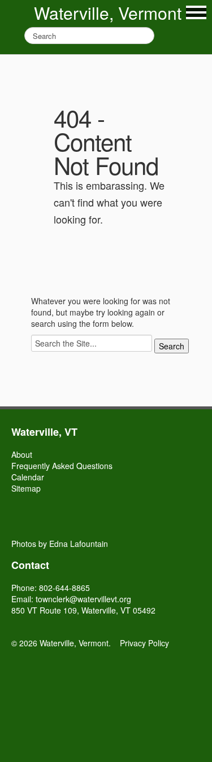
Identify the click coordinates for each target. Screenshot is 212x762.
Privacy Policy (144, 643)
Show (196, 12)
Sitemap (26, 488)
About (21, 454)
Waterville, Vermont (107, 13)
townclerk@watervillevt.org (83, 599)
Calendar (27, 477)
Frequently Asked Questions (62, 465)
